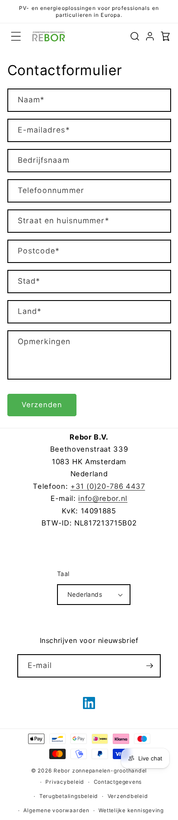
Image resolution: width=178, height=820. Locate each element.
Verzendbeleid (128, 796)
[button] (16, 36)
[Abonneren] (149, 666)
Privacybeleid (64, 782)
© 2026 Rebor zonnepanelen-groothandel (89, 770)
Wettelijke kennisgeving (131, 810)
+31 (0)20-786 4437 (107, 486)
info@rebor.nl (102, 498)
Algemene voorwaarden (56, 810)
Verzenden (42, 404)
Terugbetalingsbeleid (68, 796)
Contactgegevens (118, 782)
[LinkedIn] (89, 703)
